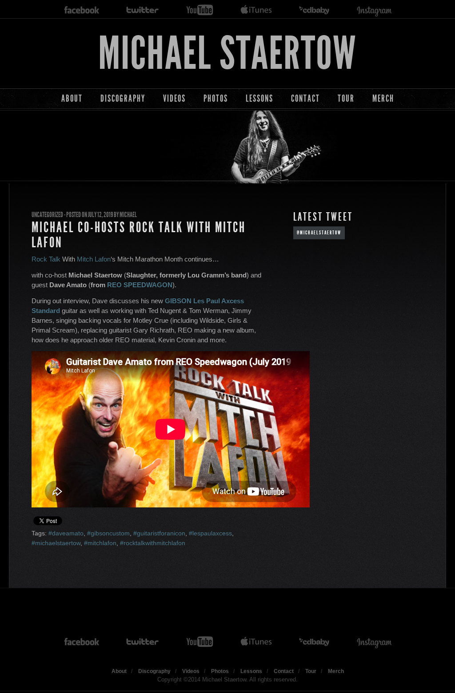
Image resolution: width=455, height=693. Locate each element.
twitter (142, 10)
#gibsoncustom (108, 533)
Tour (346, 98)
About (72, 98)
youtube (200, 10)
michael (128, 214)
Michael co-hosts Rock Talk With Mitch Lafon (139, 235)
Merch (383, 98)
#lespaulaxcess (210, 533)
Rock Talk (46, 259)
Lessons (259, 98)
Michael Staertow (227, 53)
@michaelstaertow (319, 233)
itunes (256, 10)
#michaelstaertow (56, 542)
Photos (216, 98)
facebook (82, 10)
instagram (374, 10)
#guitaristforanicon (159, 533)
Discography (122, 98)
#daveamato (66, 533)
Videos (174, 98)
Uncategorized (47, 214)
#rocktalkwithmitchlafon (152, 542)
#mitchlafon (100, 542)
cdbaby (314, 10)
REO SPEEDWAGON (139, 285)
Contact (305, 98)
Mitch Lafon (94, 259)
